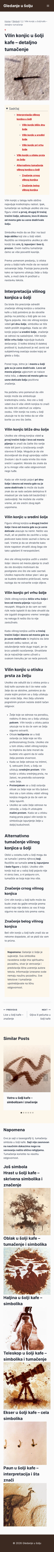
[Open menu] (48, 5)
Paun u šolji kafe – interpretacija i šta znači (21, 1474)
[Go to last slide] (8, 1077)
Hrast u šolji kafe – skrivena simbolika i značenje (22, 1178)
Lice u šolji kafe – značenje (13, 1014)
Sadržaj (14, 108)
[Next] (45, 1077)
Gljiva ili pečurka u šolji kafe (40, 1014)
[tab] (21, 1112)
